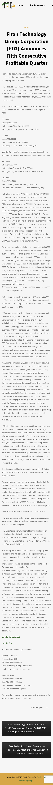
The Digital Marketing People (32, 779)
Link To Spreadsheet (11, 637)
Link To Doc (7, 643)
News (26, 27)
